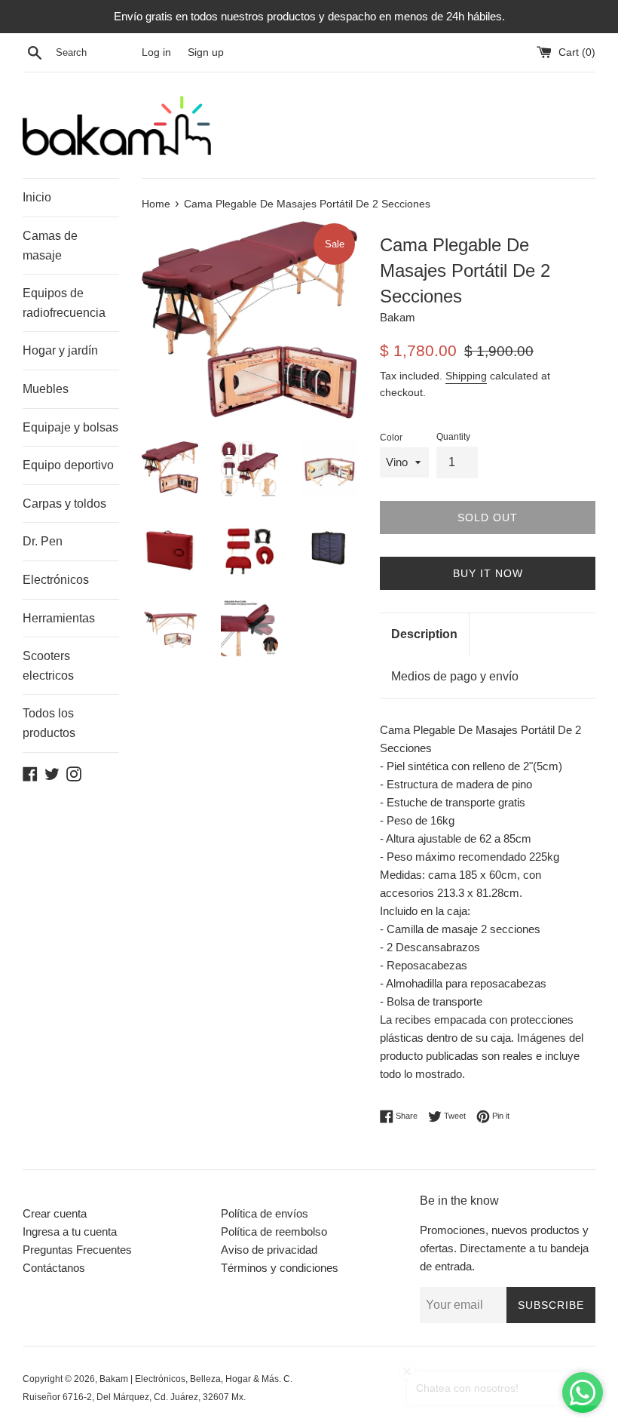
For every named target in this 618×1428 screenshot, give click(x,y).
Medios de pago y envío (455, 676)
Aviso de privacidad (269, 1249)
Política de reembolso (274, 1231)
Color (391, 437)
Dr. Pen (43, 541)
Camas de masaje (50, 245)
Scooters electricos (48, 666)
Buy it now (488, 573)
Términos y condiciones (279, 1267)
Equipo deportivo (68, 465)
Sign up (206, 52)
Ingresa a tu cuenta (70, 1231)
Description (424, 634)
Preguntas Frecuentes (77, 1249)
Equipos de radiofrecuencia (64, 303)
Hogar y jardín (60, 350)
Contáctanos (54, 1267)
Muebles (46, 388)
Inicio (37, 197)
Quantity (453, 436)
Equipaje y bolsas (70, 427)
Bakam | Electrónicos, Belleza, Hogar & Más (189, 1379)
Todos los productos (49, 723)
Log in (156, 52)
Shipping (466, 376)
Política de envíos (264, 1213)
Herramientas (59, 618)
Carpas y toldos (64, 503)
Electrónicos (56, 579)
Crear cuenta (55, 1213)
